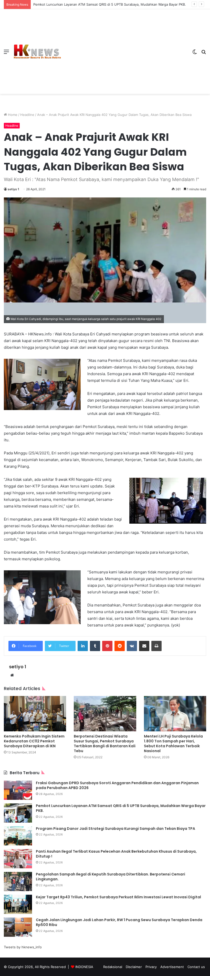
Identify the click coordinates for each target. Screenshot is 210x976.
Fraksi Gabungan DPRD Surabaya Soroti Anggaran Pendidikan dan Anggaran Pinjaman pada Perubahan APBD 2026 (117, 785)
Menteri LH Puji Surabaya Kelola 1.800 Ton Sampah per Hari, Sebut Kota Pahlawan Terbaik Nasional (173, 743)
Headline (27, 115)
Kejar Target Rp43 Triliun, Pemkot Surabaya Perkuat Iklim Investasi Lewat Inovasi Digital (118, 897)
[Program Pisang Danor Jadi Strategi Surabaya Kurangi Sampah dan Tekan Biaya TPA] (18, 835)
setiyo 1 (13, 189)
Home (12, 115)
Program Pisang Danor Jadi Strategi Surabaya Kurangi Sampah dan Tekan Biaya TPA (115, 828)
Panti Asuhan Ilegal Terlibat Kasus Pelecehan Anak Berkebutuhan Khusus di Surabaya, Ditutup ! (116, 854)
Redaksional (112, 967)
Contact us (196, 967)
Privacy (151, 967)
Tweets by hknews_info (23, 947)
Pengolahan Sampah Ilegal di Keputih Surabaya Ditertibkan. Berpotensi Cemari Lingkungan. (110, 877)
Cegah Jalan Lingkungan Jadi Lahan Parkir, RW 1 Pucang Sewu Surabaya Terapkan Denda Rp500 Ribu (119, 922)
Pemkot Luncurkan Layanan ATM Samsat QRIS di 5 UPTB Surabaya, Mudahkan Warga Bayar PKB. (110, 4)
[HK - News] (37, 51)
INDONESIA (84, 967)
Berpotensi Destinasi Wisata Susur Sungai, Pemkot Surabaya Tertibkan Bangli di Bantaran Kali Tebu (104, 743)
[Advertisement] (124, 48)
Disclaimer (134, 967)
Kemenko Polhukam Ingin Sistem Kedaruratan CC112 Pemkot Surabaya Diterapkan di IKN (34, 741)
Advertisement (172, 967)
